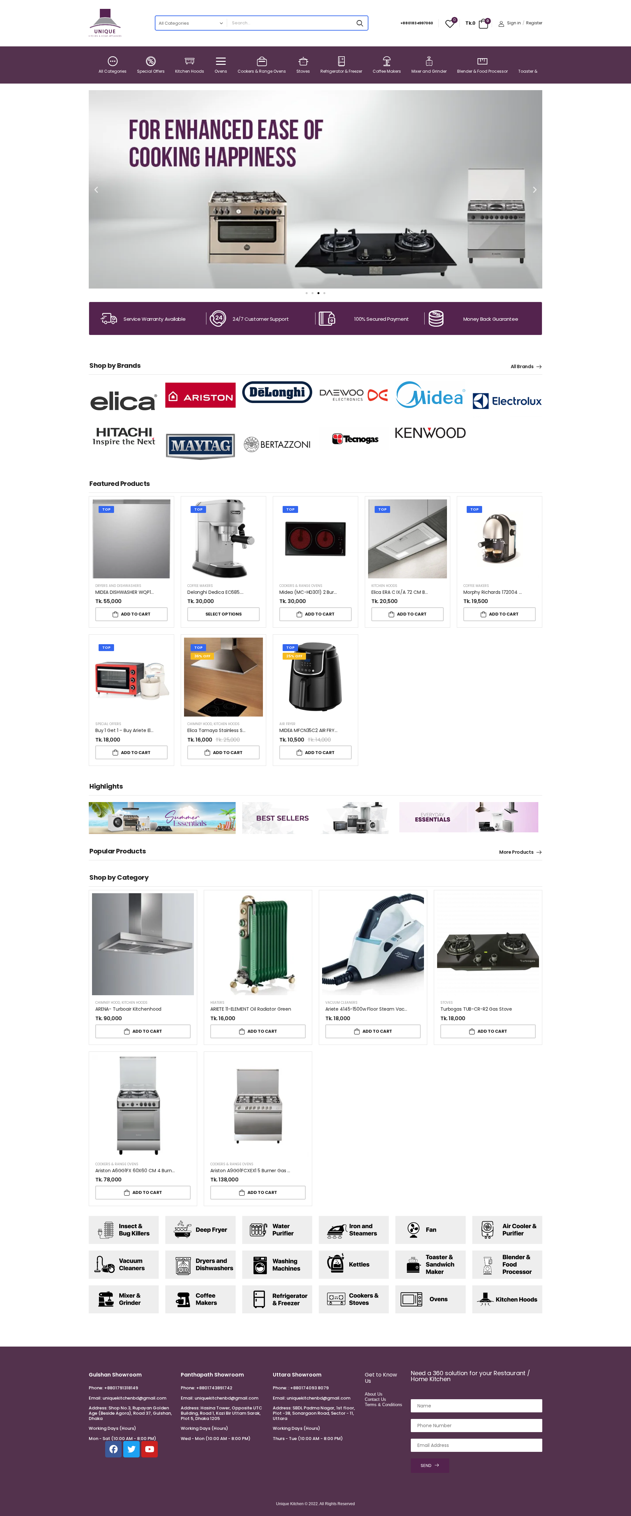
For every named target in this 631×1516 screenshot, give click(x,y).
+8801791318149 (121, 1388)
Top (106, 509)
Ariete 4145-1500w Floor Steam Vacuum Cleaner (379, 1009)
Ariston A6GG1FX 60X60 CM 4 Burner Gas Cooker (149, 1170)
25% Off (294, 656)
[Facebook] (113, 1449)
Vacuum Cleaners (341, 1002)
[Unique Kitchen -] (105, 23)
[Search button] (360, 23)
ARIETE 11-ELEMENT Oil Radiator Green (250, 1009)
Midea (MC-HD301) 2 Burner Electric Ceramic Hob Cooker (343, 592)
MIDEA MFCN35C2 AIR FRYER (309, 730)
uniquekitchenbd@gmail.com (134, 1398)
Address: (98, 1408)
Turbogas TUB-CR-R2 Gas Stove (476, 1009)
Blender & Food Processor (482, 71)
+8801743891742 (214, 1388)
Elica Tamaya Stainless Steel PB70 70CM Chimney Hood (250, 730)
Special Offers (151, 71)
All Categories (113, 71)
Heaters (217, 1002)
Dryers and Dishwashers (118, 585)
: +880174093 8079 (308, 1388)
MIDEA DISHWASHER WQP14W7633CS (135, 592)
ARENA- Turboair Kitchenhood (128, 1009)
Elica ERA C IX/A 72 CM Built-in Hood (411, 592)
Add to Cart (136, 614)
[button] (96, 189)
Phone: (96, 1388)
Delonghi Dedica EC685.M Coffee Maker (232, 592)
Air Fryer (287, 723)
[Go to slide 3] (318, 293)
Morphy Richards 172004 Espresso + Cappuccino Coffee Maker (533, 592)
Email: (95, 1398)
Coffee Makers (387, 71)
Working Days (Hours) (112, 1428)
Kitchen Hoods (189, 71)
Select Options (223, 614)
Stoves (303, 71)
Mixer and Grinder (429, 71)
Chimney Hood (199, 723)
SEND (426, 1465)
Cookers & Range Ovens (262, 71)
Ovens (221, 71)
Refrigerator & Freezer (341, 71)
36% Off (202, 656)
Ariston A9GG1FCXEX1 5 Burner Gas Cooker (257, 1170)
